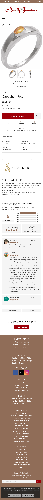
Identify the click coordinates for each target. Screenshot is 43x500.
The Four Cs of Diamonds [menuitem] (21, 416)
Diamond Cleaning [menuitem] (21, 433)
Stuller (4, 93)
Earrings (32, 192)
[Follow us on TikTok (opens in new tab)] (21, 372)
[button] (5, 1)
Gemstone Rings (7, 24)
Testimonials (21, 457)
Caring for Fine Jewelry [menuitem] (21, 431)
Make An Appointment (21, 465)
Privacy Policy (28, 488)
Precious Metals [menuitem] (21, 428)
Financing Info (22, 460)
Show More (12, 310)
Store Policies (21, 455)
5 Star (17, 213)
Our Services (21, 452)
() (37, 213)
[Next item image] (40, 47)
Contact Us (21, 467)
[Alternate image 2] (22, 74)
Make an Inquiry (18, 115)
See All (31, 310)
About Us (21, 450)
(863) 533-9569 (21, 86)
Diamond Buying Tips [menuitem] (21, 418)
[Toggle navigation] (3, 19)
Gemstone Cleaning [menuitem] (22, 436)
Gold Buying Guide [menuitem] (21, 441)
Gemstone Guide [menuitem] (21, 426)
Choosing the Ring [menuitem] (21, 421)
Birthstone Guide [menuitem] (21, 423)
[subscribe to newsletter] (38, 481)
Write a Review (21, 327)
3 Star (17, 217)
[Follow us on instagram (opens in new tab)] (27, 372)
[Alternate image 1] (13, 74)
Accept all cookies (28, 495)
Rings (33, 143)
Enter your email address (21, 478)
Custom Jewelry (21, 462)
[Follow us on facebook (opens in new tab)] (16, 372)
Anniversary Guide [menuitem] (21, 439)
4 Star (17, 215)
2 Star (17, 219)
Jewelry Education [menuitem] (21, 413)
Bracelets (15, 192)
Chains (11, 194)
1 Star (17, 221)
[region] (21, 47)
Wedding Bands (6, 192)
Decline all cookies (14, 495)
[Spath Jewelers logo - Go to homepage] (22, 10)
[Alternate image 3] (30, 74)
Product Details (7, 136)
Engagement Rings (23, 192)
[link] (37, 1)
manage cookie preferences (19, 490)
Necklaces (5, 194)
